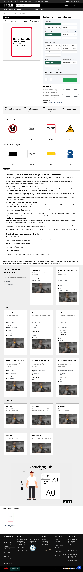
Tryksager (12, 9)
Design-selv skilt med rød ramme (10, 525)
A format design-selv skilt (32, 137)
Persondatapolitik (7, 558)
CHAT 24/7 (77, 1)
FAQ (42, 9)
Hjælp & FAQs (7, 548)
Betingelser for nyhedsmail (7, 555)
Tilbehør (19, 9)
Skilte (5, 9)
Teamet (5, 540)
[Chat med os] (79, 567)
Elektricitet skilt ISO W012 (70, 137)
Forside (6, 13)
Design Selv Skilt (14, 13)
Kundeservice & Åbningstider (7, 545)
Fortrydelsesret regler (8, 563)
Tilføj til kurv (70, 80)
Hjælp (37, 9)
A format (50, 102)
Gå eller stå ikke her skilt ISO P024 (12, 137)
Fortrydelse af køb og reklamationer (8, 551)
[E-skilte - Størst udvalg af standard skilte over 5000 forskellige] (9, 5)
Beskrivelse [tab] (6, 169)
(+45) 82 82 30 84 (59, 541)
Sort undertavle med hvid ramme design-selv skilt (13, 162)
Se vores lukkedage (72, 560)
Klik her (75, 31)
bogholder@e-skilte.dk (60, 551)
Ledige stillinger (7, 542)
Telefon (68, 111)
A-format (22, 13)
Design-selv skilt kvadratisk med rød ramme (51, 138)
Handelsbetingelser (8, 561)
